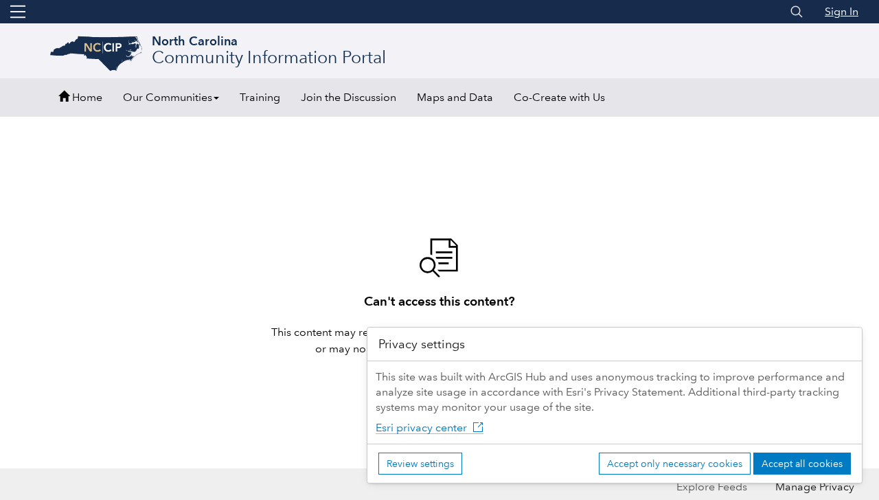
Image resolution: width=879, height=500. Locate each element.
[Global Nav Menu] (18, 11)
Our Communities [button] (167, 97)
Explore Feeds (711, 486)
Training (260, 97)
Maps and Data (455, 97)
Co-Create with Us (559, 97)
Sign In (841, 11)
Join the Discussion (348, 97)
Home (85, 97)
